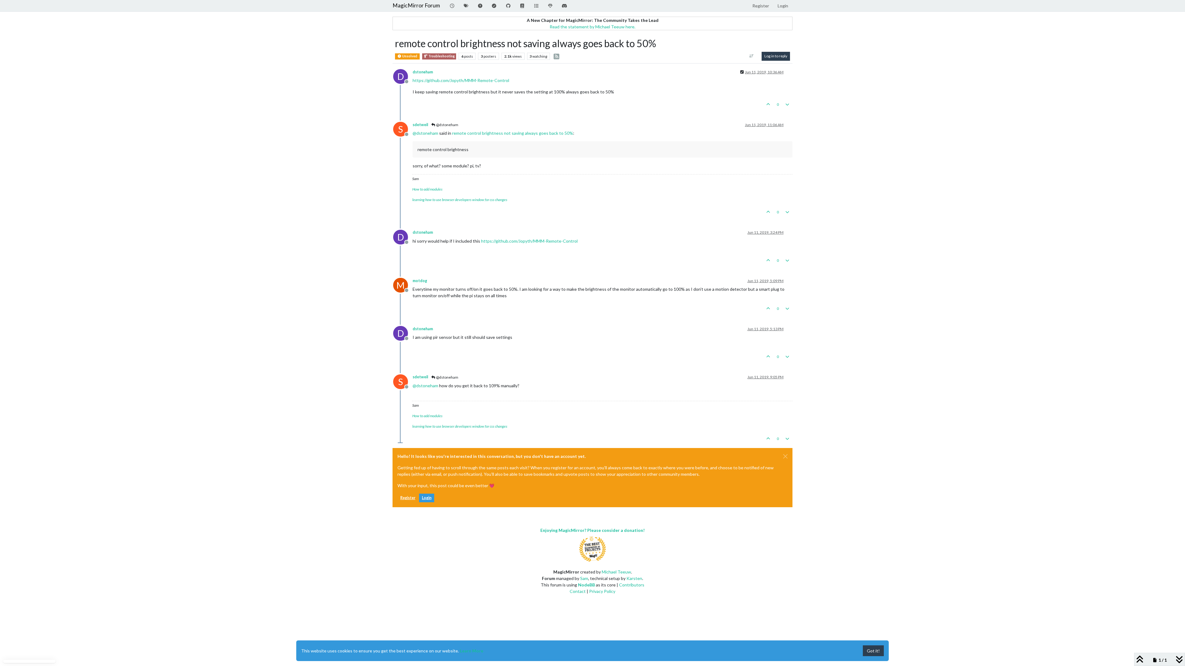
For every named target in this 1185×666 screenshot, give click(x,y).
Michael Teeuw (616, 571)
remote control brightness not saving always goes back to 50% (512, 133)
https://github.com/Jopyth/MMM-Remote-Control (461, 80)
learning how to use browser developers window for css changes (459, 199)
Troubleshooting (441, 56)
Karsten (634, 578)
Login (426, 497)
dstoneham (423, 72)
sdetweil (420, 124)
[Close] (785, 456)
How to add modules (427, 189)
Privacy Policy (602, 591)
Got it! (873, 650)
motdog (420, 280)
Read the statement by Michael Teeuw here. (592, 26)
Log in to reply (775, 56)
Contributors (631, 584)
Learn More (471, 650)
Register (407, 497)
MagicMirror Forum (416, 5)
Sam (584, 578)
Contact (578, 591)
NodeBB (586, 584)
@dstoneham (446, 124)
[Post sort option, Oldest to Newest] (751, 56)
